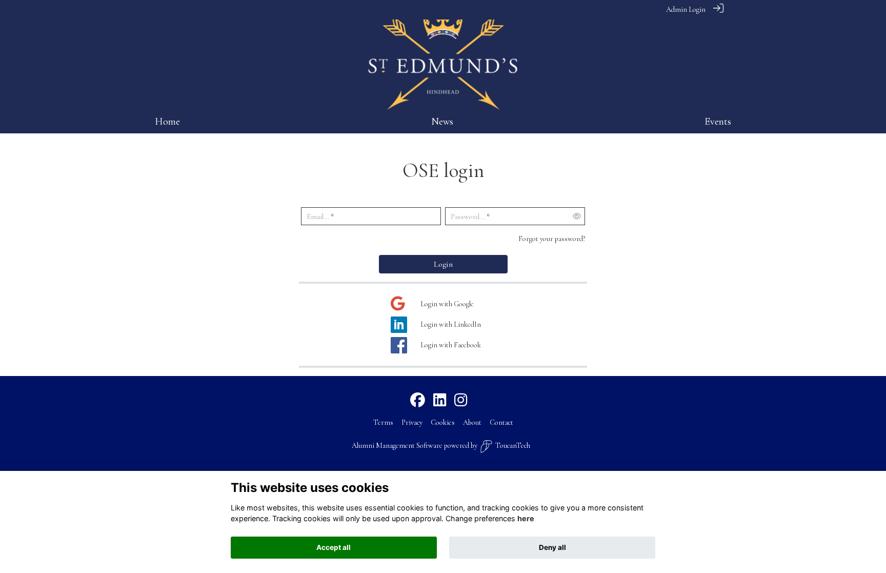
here (525, 519)
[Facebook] (417, 400)
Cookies (443, 422)
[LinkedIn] (439, 400)
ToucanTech (512, 445)
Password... (468, 216)
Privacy (411, 422)
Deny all (552, 547)
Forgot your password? (551, 238)
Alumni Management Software (397, 445)
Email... (318, 216)
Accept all (333, 547)
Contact (501, 422)
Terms (383, 422)
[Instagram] (460, 400)
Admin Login (686, 9)
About (472, 422)
